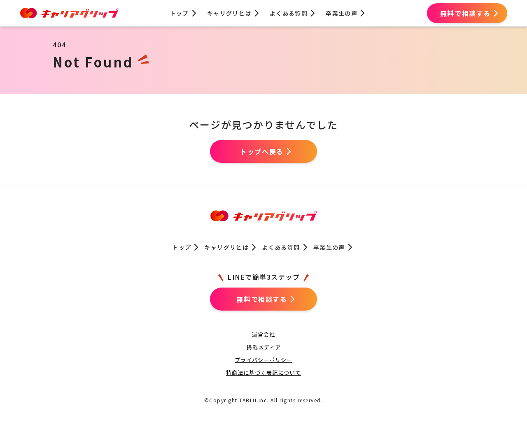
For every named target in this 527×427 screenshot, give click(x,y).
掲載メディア (264, 347)
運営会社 (263, 334)
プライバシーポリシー (263, 360)
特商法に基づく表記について (263, 372)
